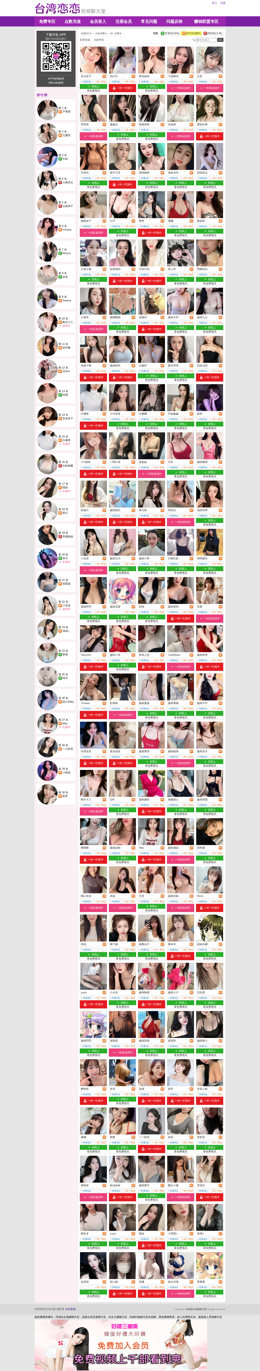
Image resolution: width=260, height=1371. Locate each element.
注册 (222, 2)
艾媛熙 (66, 135)
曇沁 (65, 512)
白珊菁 (66, 440)
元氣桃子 (68, 206)
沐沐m (66, 371)
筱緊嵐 (66, 583)
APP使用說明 (56, 78)
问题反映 (174, 21)
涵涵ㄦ (66, 630)
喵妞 (65, 487)
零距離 (66, 347)
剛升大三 (68, 322)
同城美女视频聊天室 (196, 1309)
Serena (67, 300)
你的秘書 (68, 465)
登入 (214, 2)
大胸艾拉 (68, 182)
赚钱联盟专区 (206, 21)
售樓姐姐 (68, 536)
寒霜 (65, 654)
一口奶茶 (68, 748)
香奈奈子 (68, 418)
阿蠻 (65, 394)
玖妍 (65, 158)
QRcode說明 (56, 82)
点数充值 (73, 21)
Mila (65, 723)
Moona (66, 253)
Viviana (67, 229)
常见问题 (149, 21)
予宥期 (66, 111)
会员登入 (98, 21)
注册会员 (124, 21)
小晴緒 (66, 772)
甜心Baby (68, 701)
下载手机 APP (56, 34)
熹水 (65, 558)
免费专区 (47, 21)
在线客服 (70, 1309)
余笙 (65, 276)
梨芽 (65, 796)
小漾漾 (66, 605)
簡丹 (65, 678)
